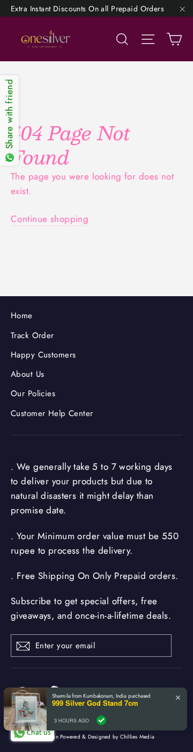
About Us (27, 374)
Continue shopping (49, 218)
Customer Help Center (52, 413)
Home (22, 315)
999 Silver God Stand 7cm (95, 703)
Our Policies (33, 393)
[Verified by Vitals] (101, 720)
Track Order (32, 335)
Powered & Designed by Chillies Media (107, 737)
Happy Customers (43, 355)
